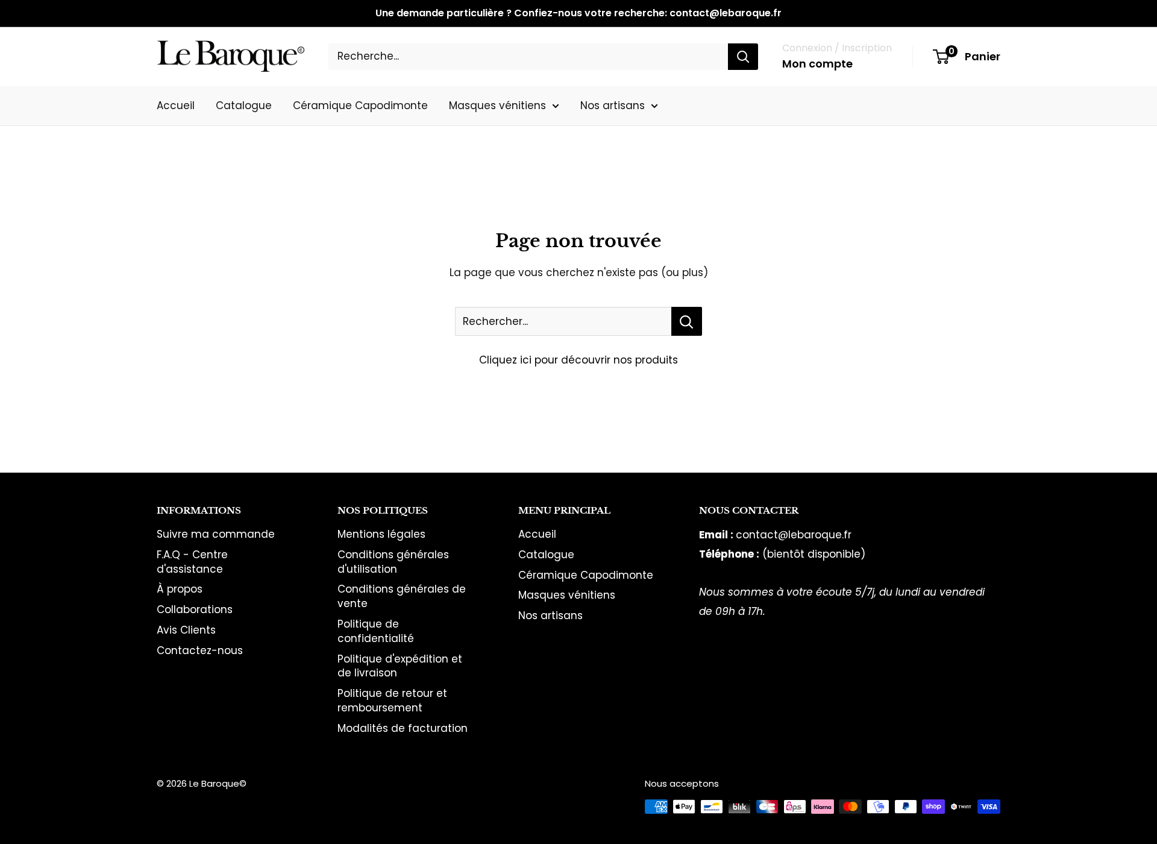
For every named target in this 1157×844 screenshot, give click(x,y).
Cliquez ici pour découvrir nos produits (578, 360)
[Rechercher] (743, 56)
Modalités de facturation (402, 728)
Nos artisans (612, 105)
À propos (179, 589)
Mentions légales (381, 534)
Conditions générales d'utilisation (393, 561)
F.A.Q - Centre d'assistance (192, 561)
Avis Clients (186, 630)
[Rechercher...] (686, 321)
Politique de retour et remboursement (392, 700)
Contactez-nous (200, 650)
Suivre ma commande (216, 534)
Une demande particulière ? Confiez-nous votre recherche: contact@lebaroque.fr (578, 13)
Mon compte (817, 63)
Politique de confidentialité (375, 631)
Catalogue (244, 105)
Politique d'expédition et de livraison (399, 666)
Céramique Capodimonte (360, 105)
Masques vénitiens (497, 105)
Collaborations (195, 609)
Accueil (176, 105)
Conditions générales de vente (401, 596)
